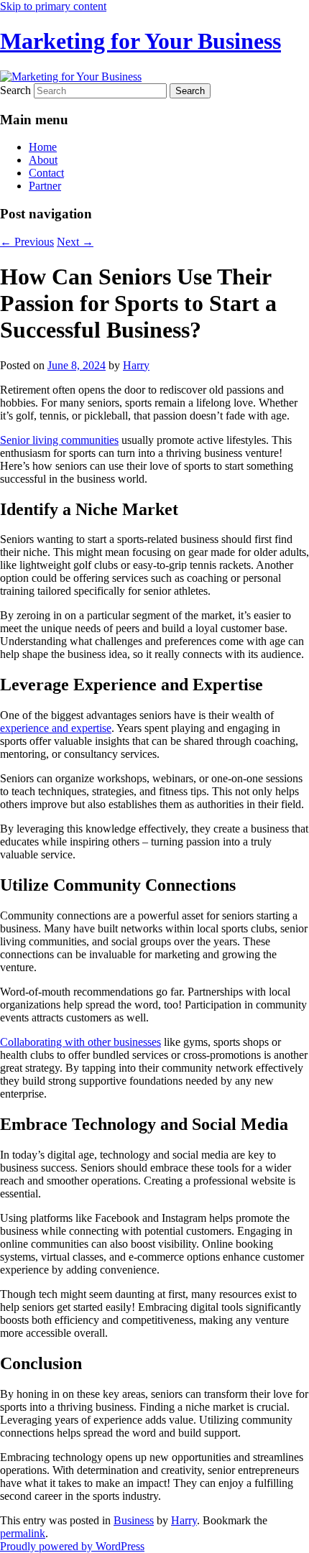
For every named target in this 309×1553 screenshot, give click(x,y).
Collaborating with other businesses (80, 1042)
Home (43, 147)
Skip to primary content (53, 6)
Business (134, 1520)
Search (15, 90)
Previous (27, 242)
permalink (22, 1533)
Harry (136, 365)
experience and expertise (55, 728)
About (43, 160)
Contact (46, 173)
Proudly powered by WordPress (72, 1546)
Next (75, 242)
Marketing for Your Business (140, 41)
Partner (45, 186)
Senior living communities (59, 440)
